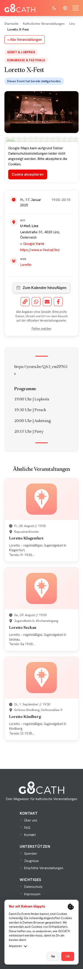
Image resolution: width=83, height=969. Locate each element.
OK (68, 956)
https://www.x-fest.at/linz (40, 250)
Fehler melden (41, 328)
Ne (53, 956)
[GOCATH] (19, 8)
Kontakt (30, 835)
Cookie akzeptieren (28, 174)
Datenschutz (33, 887)
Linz (72, 24)
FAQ (27, 828)
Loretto (25, 264)
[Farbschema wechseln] (54, 8)
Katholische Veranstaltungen (44, 24)
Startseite (11, 24)
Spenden (30, 853)
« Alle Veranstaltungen (24, 39)
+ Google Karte (32, 243)
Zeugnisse (31, 861)
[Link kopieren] (25, 301)
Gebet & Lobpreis (21, 52)
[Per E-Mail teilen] (47, 301)
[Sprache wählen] (65, 8)
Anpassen (15, 946)
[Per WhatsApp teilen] (36, 301)
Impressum (32, 894)
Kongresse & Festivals (26, 60)
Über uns (30, 820)
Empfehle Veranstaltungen (43, 868)
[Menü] (75, 8)
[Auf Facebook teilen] (58, 301)
